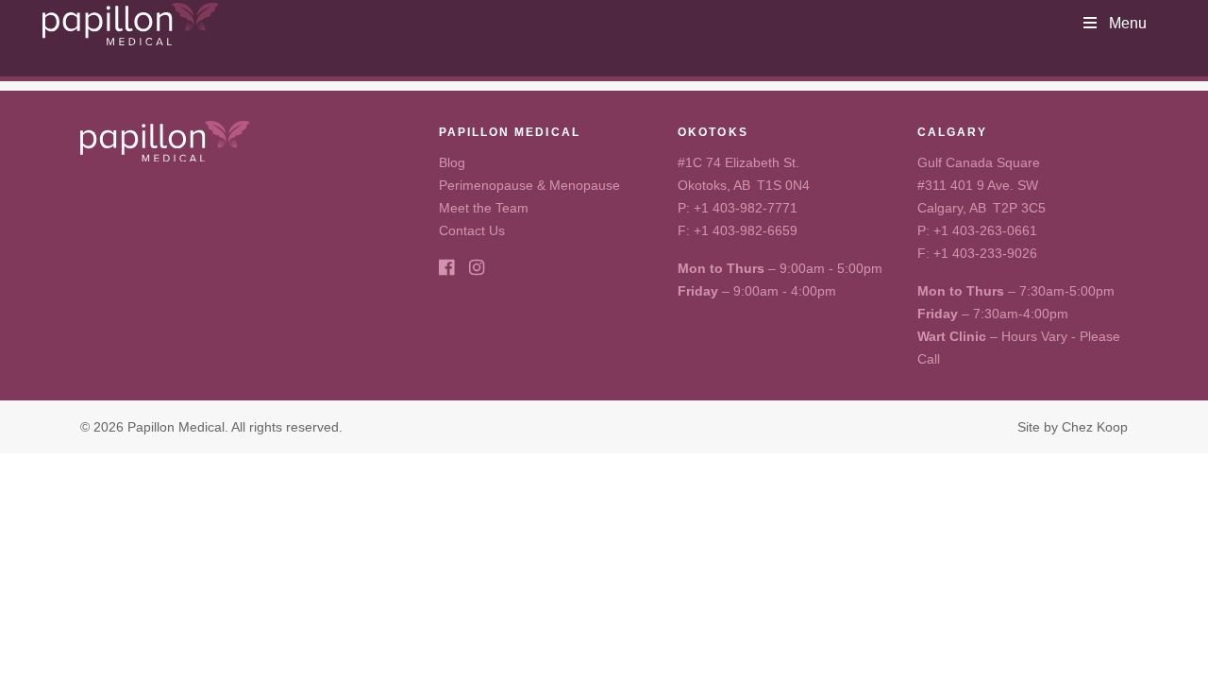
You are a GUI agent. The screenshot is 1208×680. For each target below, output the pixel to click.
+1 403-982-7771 (745, 207)
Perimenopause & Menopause (529, 185)
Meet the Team (483, 207)
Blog (452, 162)
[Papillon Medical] (130, 24)
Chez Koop (1095, 426)
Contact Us (472, 230)
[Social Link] (446, 268)
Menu (1128, 23)
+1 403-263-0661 (985, 230)
